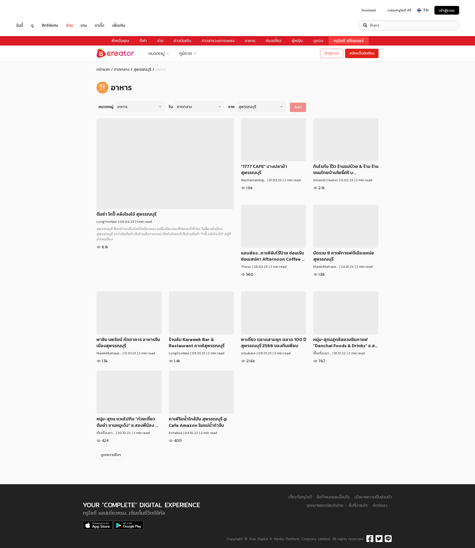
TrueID (31, 10)
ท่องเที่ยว (274, 41)
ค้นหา (298, 107)
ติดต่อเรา (380, 505)
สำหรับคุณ (120, 41)
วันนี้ (19, 25)
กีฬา (143, 41)
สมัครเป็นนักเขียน (361, 53)
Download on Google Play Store (128, 525)
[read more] (165, 163)
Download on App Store (98, 525)
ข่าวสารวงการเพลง (218, 41)
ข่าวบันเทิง (182, 41)
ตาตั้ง (99, 25)
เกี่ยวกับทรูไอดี (300, 497)
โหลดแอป (369, 10)
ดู (32, 25)
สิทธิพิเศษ (50, 25)
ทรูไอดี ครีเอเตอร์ (349, 41)
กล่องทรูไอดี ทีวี (399, 10)
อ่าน (69, 25)
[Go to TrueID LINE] (388, 539)
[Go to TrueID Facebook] (370, 539)
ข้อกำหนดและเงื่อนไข (333, 497)
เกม (84, 25)
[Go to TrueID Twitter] (379, 539)
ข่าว (160, 41)
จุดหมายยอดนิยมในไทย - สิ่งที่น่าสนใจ (337, 505)
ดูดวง (318, 41)
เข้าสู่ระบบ (446, 10)
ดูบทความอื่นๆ (111, 454)
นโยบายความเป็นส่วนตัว (373, 497)
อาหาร (250, 41)
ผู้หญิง (297, 41)
